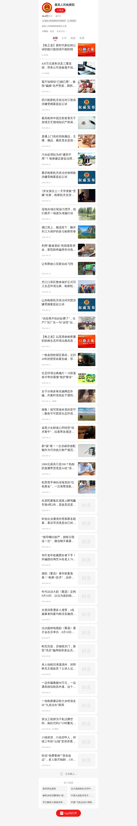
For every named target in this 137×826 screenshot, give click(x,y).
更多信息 (61, 31)
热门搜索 (68, 782)
